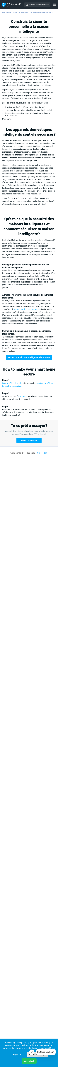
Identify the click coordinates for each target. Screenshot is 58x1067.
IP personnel (23, 396)
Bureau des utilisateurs (39, 5)
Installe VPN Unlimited (11, 383)
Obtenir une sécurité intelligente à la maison (29, 357)
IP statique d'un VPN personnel (27, 309)
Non (45, 453)
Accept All (29, 1061)
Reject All (17, 1054)
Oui (38, 453)
